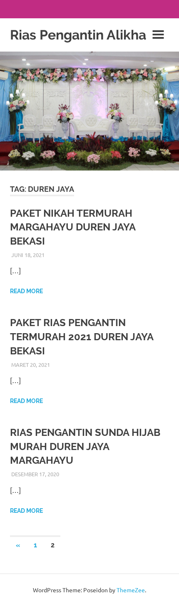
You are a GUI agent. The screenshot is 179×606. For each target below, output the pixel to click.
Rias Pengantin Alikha (78, 34)
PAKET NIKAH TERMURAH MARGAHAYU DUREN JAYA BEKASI (72, 227)
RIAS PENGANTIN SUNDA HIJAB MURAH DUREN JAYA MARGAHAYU (85, 446)
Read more (26, 291)
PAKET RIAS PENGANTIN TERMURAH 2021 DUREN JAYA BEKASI (81, 336)
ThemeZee (131, 590)
